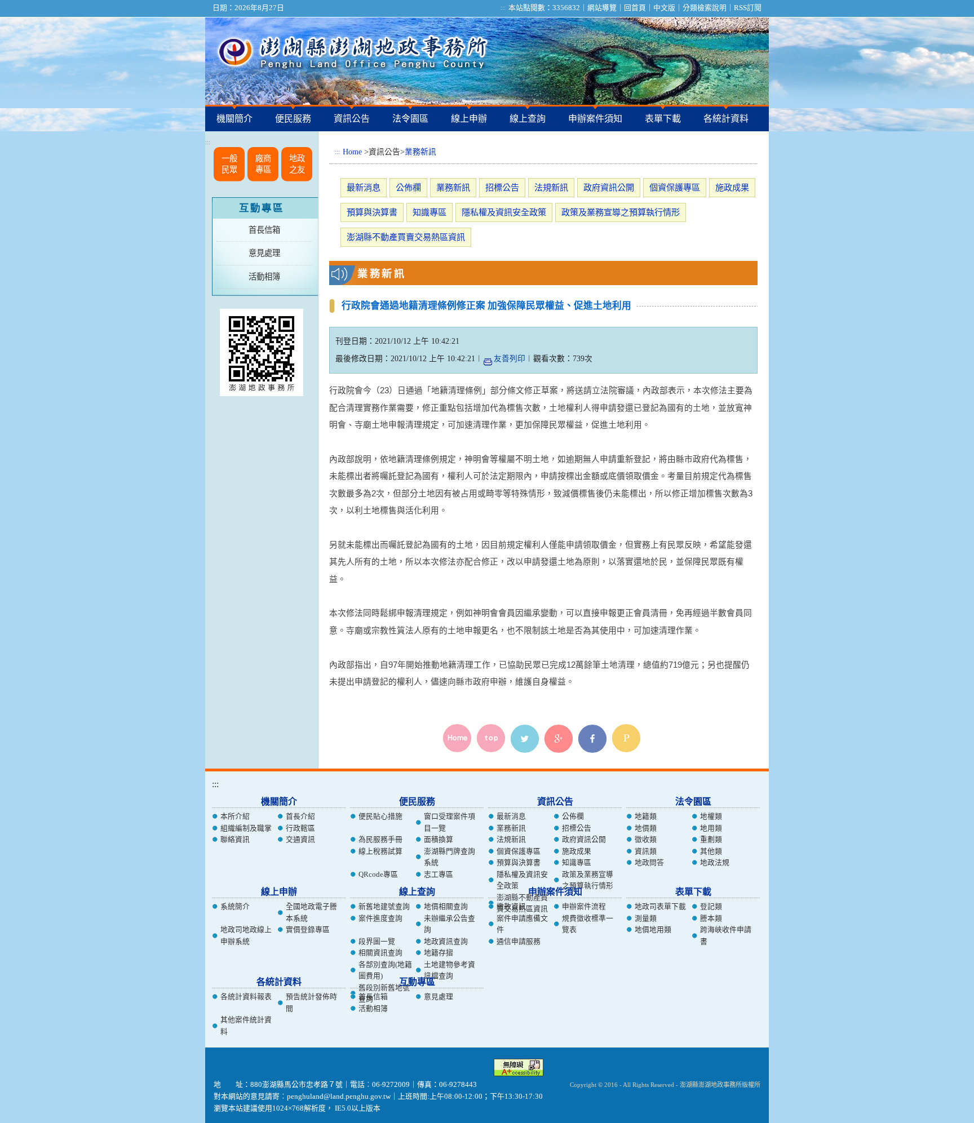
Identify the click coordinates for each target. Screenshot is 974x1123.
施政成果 (732, 187)
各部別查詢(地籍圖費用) (385, 970)
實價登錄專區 (308, 930)
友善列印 (509, 358)
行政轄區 (300, 828)
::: (503, 8)
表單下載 (663, 118)
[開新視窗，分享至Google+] (560, 739)
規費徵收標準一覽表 (587, 924)
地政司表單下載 (660, 907)
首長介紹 (300, 816)
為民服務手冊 (380, 840)
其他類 (711, 851)
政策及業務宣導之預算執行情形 (620, 212)
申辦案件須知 (595, 118)
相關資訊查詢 (380, 953)
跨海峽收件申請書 (725, 935)
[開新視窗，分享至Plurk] (628, 739)
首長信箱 (264, 229)
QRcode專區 (378, 874)
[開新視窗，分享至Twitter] (526, 739)
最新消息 (363, 187)
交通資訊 (300, 840)
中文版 (664, 8)
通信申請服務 (519, 942)
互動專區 (261, 208)
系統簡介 (235, 907)
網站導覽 (602, 8)
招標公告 (502, 187)
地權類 (711, 816)
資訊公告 (352, 118)
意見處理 (264, 253)
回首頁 (635, 8)
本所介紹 (235, 816)
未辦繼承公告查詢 (449, 924)
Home (352, 152)
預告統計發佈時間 (311, 1002)
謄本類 (711, 918)
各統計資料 (726, 118)
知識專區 (429, 212)
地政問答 (649, 863)
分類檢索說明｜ (708, 8)
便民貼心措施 (380, 816)
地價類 (646, 828)
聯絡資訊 (235, 840)
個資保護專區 (674, 187)
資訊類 (646, 851)
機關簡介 (234, 118)
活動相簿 (264, 276)
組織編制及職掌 (246, 828)
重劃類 (711, 840)
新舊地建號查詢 (384, 907)
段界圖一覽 (376, 942)
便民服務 (293, 118)
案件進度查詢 (380, 918)
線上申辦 (469, 118)
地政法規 (714, 863)
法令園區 (410, 118)
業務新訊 (420, 152)
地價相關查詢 (446, 907)
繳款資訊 (511, 907)
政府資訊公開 (608, 187)
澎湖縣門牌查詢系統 (449, 857)
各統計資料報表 (246, 997)
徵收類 (646, 840)
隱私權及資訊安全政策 (504, 212)
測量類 (646, 918)
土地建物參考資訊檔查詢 (449, 970)
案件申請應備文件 (522, 924)
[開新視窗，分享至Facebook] (594, 739)
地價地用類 (653, 930)
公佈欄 (408, 187)
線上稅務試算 (380, 851)
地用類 (711, 828)
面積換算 (438, 840)
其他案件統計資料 (246, 1025)
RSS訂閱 (748, 8)
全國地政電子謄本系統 (311, 912)
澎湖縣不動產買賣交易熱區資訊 (406, 237)
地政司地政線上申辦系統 (246, 935)
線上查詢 (528, 118)
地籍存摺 (438, 953)
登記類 (711, 907)
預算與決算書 (372, 212)
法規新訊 (551, 187)
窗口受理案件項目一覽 (449, 822)
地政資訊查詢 (446, 942)
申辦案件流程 (584, 907)
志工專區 (438, 874)
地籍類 (646, 816)
